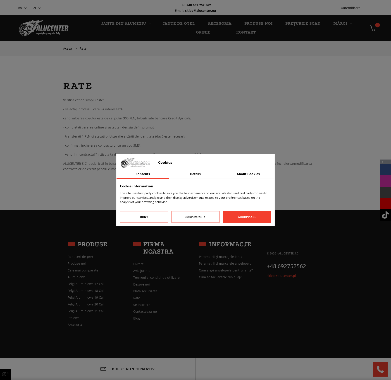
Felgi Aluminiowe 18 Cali (86, 291)
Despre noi (141, 284)
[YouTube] (385, 203)
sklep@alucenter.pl (281, 276)
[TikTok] (385, 215)
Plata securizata (145, 291)
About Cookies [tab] (248, 174)
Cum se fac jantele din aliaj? (220, 277)
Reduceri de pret (80, 257)
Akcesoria (75, 325)
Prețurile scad (302, 23)
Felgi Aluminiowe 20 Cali (86, 304)
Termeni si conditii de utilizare (156, 278)
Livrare (138, 264)
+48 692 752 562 (198, 5)
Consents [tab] (143, 174)
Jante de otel (178, 23)
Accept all (247, 217)
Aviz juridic (141, 271)
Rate (136, 298)
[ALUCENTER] (46, 28)
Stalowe (73, 318)
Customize (194, 217)
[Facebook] (385, 169)
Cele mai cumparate (83, 270)
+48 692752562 (286, 266)
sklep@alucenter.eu (200, 10)
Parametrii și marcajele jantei (221, 257)
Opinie (203, 32)
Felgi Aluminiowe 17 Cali (86, 284)
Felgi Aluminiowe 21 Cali (86, 311)
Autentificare (350, 8)
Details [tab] (195, 174)
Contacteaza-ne (145, 312)
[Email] (385, 192)
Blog (136, 318)
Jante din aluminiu (123, 23)
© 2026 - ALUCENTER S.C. (283, 253)
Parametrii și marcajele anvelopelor (226, 263)
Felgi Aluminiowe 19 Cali (86, 297)
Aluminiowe (77, 277)
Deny (144, 217)
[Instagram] (385, 181)
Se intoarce (141, 305)
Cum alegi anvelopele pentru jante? (226, 270)
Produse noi (258, 23)
